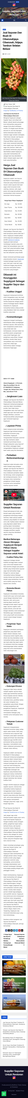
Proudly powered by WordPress (10, 1085)
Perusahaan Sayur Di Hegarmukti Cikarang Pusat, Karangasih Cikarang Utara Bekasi (14, 1039)
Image (5, 110)
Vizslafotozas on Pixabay (16, 812)
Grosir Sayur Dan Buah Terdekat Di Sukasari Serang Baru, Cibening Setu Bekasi (14, 1046)
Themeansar (15, 1087)
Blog (4, 29)
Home (5, 1090)
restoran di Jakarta (13, 240)
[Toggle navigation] (14, 20)
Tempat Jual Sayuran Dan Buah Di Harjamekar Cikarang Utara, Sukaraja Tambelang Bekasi (14, 1031)
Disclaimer (14, 1094)
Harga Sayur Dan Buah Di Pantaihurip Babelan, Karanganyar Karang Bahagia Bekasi (8, 941)
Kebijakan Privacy (20, 1090)
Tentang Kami (11, 1090)
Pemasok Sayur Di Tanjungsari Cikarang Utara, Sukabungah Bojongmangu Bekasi (12, 1054)
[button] (25, 20)
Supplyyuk (21, 259)
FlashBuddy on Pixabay (16, 110)
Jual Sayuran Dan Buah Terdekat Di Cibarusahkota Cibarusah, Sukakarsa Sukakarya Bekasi (14, 1024)
